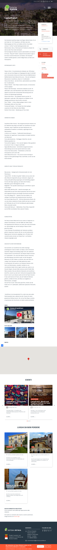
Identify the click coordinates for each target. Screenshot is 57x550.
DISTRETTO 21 (45, 26)
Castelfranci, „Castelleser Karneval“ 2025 (16, 402)
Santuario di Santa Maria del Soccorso (40, 450)
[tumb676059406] (21, 332)
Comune (43, 64)
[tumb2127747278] (33, 332)
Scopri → (8, 416)
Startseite (7, 15)
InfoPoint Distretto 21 (46, 31)
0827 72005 (44, 69)
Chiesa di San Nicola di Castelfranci (14, 486)
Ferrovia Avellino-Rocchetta (48, 77)
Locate (2, 345)
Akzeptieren (40, 546)
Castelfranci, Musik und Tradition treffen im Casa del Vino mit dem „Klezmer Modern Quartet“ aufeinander (40, 404)
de (51, 1)
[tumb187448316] (10, 332)
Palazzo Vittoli (12, 449)
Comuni (11, 15)
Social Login (36, 1)
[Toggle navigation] (49, 7)
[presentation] (2, 405)
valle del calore (45, 74)
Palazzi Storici (9, 447)
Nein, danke (47, 546)
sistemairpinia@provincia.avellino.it (36, 540)
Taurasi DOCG (44, 76)
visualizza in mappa (46, 41)
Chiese (32, 447)
